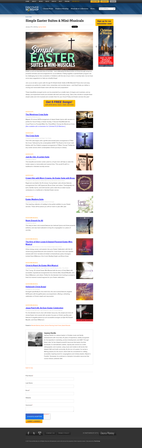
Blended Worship (35, 325)
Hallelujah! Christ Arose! (36, 287)
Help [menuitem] (60, 1)
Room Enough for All (34, 220)
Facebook (28, 433)
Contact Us (50, 433)
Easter (42, 325)
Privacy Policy (63, 433)
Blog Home (29, 17)
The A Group (97, 441)
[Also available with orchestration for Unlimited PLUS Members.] (45, 126)
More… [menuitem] (92, 9)
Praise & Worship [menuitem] (61, 9)
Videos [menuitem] (54, 1)
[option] (106, 47)
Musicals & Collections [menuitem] (79, 9)
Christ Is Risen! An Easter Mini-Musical (42, 265)
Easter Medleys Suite (35, 199)
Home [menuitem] (27, 1)
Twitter (34, 433)
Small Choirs (57, 325)
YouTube (39, 433)
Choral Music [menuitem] (48, 9)
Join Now (105, 1)
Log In (113, 1)
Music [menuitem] (41, 1)
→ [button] (115, 47)
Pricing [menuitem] (67, 1)
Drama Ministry (107, 433)
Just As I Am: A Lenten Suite (37, 157)
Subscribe (95, 1)
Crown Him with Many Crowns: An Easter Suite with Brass (50, 178)
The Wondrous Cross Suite (37, 114)
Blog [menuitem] (47, 1)
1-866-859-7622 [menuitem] (75, 1)
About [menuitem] (34, 1)
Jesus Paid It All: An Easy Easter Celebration (44, 308)
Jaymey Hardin (42, 27)
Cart (89, 1)
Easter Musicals (66, 325)
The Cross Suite (32, 136)
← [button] (96, 47)
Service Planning (49, 325)
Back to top (29, 368)
